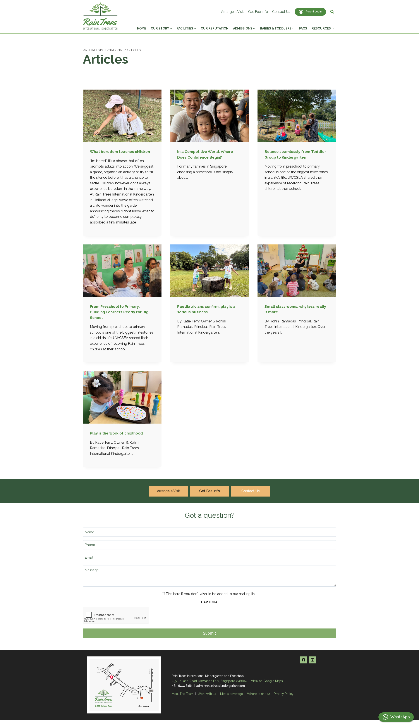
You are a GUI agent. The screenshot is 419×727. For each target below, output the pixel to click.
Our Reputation (214, 28)
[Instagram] (312, 659)
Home (141, 28)
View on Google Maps (267, 681)
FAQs (303, 28)
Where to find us (259, 694)
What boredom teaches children (120, 151)
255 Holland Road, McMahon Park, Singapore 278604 (209, 681)
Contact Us (281, 12)
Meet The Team (183, 694)
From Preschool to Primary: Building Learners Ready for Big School (119, 312)
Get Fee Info (258, 12)
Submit (209, 633)
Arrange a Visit (232, 12)
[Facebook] (303, 659)
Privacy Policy (284, 694)
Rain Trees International (103, 50)
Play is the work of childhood (116, 433)
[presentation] (122, 116)
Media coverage (231, 694)
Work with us (207, 694)
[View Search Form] (332, 12)
